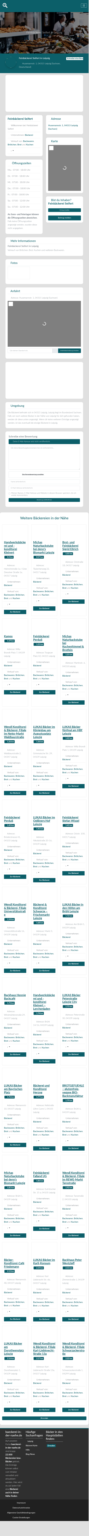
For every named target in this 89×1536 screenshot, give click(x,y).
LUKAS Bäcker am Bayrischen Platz (13, 1089)
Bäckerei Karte (31, 1446)
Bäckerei (29, 135)
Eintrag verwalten (64, 210)
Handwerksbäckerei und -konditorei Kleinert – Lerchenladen (44, 1002)
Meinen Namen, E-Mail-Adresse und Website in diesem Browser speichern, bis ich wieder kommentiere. (43, 494)
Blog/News (30, 1454)
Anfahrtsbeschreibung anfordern (69, 350)
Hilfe (28, 1450)
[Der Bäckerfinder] (5, 5)
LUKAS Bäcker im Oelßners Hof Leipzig (44, 821)
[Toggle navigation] (84, 5)
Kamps (8, 636)
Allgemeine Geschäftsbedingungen (21, 1513)
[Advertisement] (44, 93)
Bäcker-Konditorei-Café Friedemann (14, 1263)
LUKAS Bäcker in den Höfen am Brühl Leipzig (72, 908)
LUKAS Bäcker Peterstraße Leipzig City (71, 998)
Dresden (51, 1446)
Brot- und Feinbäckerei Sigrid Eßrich (70, 546)
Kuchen (29, 145)
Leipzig (30, 1441)
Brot (19, 145)
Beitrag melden (64, 218)
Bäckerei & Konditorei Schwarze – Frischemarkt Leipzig (41, 911)
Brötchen (12, 145)
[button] (23, 151)
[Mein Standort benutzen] (55, 350)
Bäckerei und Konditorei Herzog (41, 1089)
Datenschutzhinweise (21, 1508)
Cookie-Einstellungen (21, 1518)
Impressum (21, 1503)
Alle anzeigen (44, 1418)
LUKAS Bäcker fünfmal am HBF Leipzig (72, 730)
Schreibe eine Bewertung (75, 59)
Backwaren (28, 141)
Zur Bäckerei (15, 612)
